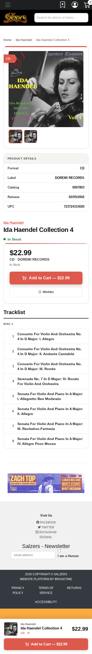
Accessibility (46, 602)
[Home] (15, 17)
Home (7, 40)
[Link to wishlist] (62, 6)
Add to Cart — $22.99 (49, 278)
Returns (74, 588)
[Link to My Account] (75, 6)
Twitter (47, 527)
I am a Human (68, 556)
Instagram (47, 532)
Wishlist (48, 292)
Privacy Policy (18, 590)
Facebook (47, 522)
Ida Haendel (24, 40)
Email (47, 537)
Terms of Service (46, 590)
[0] (87, 5)
